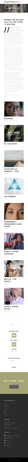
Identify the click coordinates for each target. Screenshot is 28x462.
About (5, 410)
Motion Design (14, 358)
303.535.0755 (9, 438)
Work (5, 404)
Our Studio (6, 408)
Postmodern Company (10, 422)
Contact (6, 414)
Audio (14, 367)
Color (14, 349)
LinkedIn (8, 443)
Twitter (8, 440)
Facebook (8, 445)
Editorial (14, 340)
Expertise (6, 406)
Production (14, 331)
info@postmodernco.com (12, 435)
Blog (5, 412)
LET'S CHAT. (14, 386)
